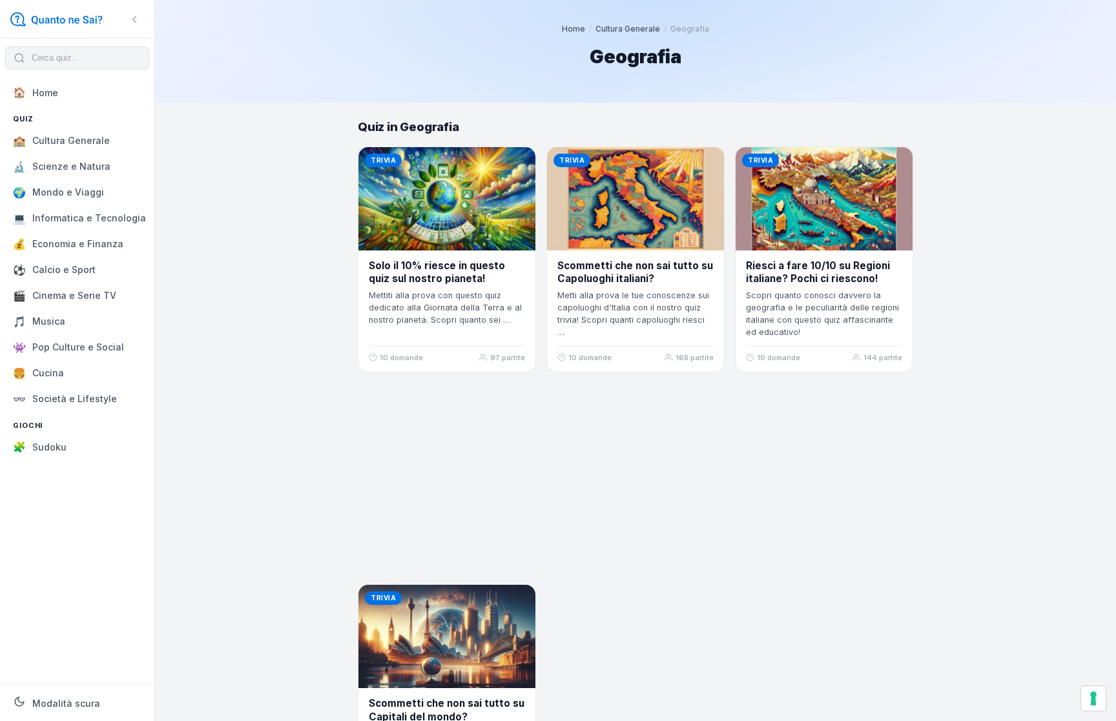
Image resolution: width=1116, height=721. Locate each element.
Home (573, 29)
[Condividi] (518, 164)
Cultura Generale (627, 29)
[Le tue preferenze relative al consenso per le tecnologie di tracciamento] (1093, 698)
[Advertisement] (635, 478)
